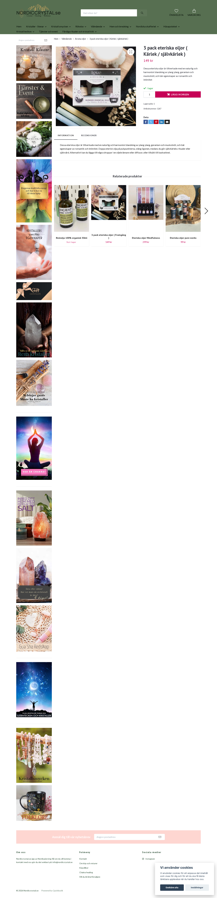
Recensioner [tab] (89, 145)
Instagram (150, 868)
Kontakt (83, 868)
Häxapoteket (170, 35)
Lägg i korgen (180, 103)
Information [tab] (66, 145)
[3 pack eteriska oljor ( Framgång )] (108, 217)
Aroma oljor (80, 48)
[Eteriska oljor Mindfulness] (145, 219)
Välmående (96, 35)
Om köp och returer (88, 873)
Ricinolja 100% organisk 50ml (71, 247)
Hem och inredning (119, 35)
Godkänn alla (172, 887)
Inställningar (197, 887)
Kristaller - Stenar (35, 35)
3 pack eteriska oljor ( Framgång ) (109, 246)
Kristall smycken (59, 35)
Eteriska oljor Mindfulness (146, 247)
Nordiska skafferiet (146, 35)
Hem (18, 35)
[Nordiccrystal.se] (50, 17)
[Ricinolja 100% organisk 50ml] (71, 219)
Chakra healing (86, 882)
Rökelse (79, 35)
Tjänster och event (48, 40)
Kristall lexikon (24, 40)
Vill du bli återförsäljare (89, 886)
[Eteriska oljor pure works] (183, 219)
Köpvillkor (83, 877)
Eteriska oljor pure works (183, 247)
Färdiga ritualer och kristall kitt (78, 40)
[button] (206, 220)
